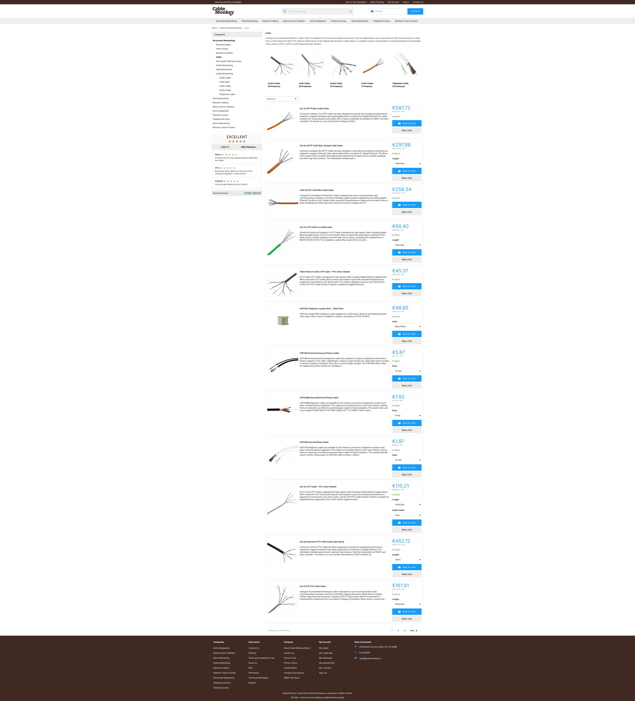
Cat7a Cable (225, 90)
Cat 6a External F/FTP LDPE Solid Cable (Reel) (322, 541)
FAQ (250, 668)
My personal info (327, 663)
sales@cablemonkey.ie (370, 658)
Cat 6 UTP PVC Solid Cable (313, 586)
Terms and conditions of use (261, 658)
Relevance (282, 99)
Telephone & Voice (381, 21)
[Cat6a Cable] (344, 65)
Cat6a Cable (225, 86)
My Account (393, 2)
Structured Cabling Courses (228, 61)
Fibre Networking (250, 21)
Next (414, 631)
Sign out (323, 673)
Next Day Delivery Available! (228, 2)
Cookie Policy (290, 668)
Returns (252, 682)
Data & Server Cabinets (294, 21)
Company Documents (294, 673)
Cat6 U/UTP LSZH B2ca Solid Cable (317, 190)
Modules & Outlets (224, 53)
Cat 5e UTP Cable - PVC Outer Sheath (318, 486)
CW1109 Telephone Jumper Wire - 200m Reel (321, 308)
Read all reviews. (221, 193)
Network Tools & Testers (406, 21)
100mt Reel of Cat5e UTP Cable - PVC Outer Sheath (325, 271)
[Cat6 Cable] (313, 65)
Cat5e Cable (225, 77)
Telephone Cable (227, 94)
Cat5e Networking (224, 65)
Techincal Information (259, 678)
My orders (323, 648)
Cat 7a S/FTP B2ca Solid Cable (314, 108)
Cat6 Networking (224, 69)
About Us (253, 663)
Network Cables (223, 44)
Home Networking (359, 21)
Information (254, 673)
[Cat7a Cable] (375, 65)
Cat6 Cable (224, 82)
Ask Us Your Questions (356, 2)
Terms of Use (290, 658)
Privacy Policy (290, 663)
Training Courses (338, 21)
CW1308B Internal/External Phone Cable (319, 397)
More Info (407, 130)
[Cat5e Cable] (282, 65)
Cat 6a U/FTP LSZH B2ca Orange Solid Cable (321, 145)
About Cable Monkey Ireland (297, 648)
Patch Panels (222, 48)
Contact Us (418, 2)
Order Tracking (377, 2)
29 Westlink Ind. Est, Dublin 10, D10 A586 (378, 647)
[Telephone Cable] (406, 65)
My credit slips (326, 653)
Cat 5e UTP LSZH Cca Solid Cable (316, 227)
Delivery (252, 653)
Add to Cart (409, 123)
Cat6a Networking (224, 73)
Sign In (406, 2)
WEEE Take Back (292, 678)
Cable (219, 57)
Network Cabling (270, 21)
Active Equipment (318, 21)
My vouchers (325, 668)
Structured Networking (226, 21)
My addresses (325, 658)
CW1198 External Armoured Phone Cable (319, 353)
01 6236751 (364, 652)
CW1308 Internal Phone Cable (314, 442)
